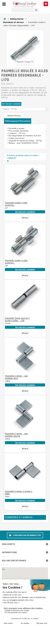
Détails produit (14, 116)
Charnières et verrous (13, 22)
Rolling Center (17, 19)
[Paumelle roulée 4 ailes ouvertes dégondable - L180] (25, 240)
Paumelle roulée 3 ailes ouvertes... (16, 204)
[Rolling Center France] (25, 4)
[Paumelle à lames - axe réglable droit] (25, 355)
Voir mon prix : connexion (11, 104)
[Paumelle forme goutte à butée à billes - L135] (25, 298)
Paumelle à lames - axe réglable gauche (16, 435)
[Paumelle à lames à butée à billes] (25, 471)
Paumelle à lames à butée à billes (18, 492)
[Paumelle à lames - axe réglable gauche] (25, 413)
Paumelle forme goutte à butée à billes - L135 (17, 319)
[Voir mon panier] (46, 4)
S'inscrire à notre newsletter (27, 535)
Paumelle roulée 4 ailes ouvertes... (16, 261)
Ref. (3, 84)
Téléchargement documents (17, 121)
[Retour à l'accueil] (4, 19)
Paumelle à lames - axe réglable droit (16, 377)
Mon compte (8, 544)
